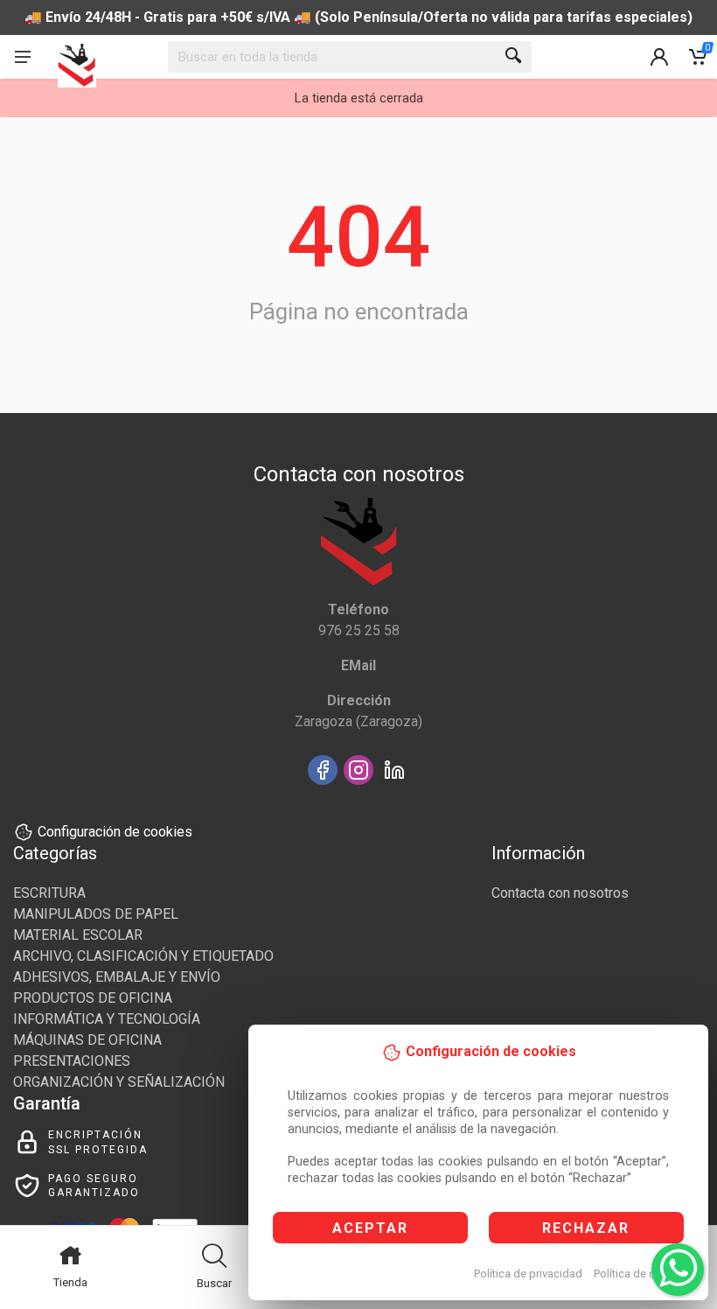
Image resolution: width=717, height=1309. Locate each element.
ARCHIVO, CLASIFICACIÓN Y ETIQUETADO (143, 956)
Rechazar (586, 1228)
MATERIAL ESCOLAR (78, 935)
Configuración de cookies (115, 831)
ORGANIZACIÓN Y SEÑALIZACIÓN (119, 1082)
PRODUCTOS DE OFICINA (92, 998)
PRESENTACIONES (71, 1061)
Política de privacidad (528, 1273)
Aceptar (370, 1228)
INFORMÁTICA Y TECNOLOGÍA (106, 1019)
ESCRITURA (49, 893)
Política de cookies (641, 1273)
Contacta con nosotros (560, 893)
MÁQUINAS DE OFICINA (87, 1040)
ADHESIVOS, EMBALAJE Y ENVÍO (116, 977)
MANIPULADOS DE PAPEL (95, 914)
